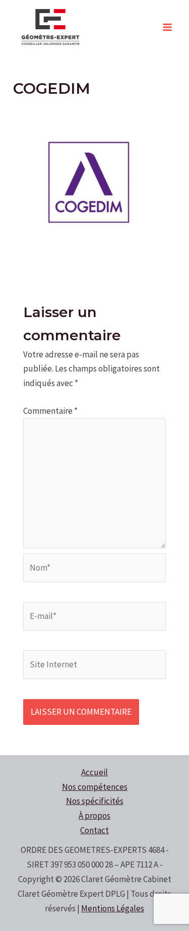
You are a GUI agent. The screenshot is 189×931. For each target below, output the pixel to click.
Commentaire (50, 410)
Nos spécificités (94, 800)
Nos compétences (95, 786)
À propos (94, 815)
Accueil (94, 772)
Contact (94, 830)
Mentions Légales (112, 908)
